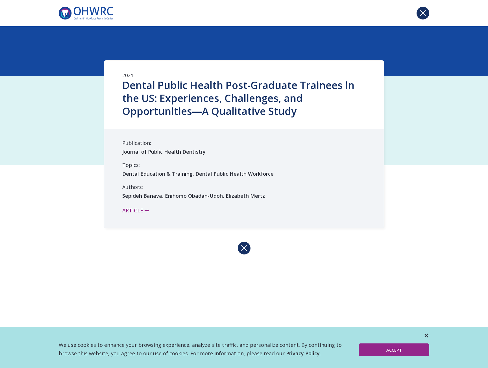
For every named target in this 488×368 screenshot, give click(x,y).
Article (133, 210)
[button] (426, 335)
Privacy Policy (303, 353)
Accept (394, 350)
